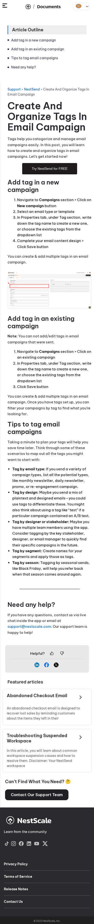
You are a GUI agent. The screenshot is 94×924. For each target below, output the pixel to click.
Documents (49, 6)
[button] (36, 794)
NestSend (81, 6)
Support (14, 89)
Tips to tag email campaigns (35, 58)
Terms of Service (18, 876)
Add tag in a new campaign (34, 40)
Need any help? (23, 67)
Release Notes (16, 889)
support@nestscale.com (29, 626)
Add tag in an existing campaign (37, 49)
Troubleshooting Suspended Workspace (37, 738)
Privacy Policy (16, 864)
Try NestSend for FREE (49, 168)
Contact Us (13, 901)
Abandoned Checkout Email (37, 695)
